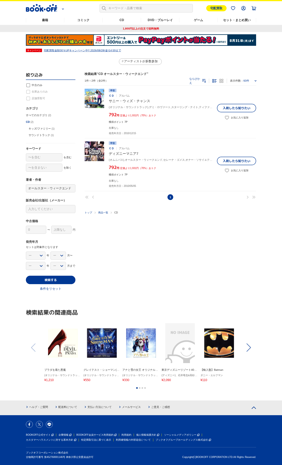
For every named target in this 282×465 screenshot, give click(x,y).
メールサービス (131, 406)
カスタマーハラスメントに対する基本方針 (49, 439)
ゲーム (198, 20)
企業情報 (63, 434)
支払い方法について (99, 406)
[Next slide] (248, 347)
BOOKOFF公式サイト (38, 434)
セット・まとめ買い (237, 20)
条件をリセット (50, 288)
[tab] (137, 388)
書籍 (45, 20)
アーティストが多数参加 (141, 61)
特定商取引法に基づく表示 (96, 439)
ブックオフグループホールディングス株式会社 (182, 439)
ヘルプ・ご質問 (38, 406)
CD (122, 20)
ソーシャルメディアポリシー (180, 434)
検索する (51, 280)
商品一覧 (103, 212)
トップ (88, 212)
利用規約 (126, 434)
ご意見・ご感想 (160, 406)
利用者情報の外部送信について (133, 439)
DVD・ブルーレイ (160, 20)
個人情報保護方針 (146, 434)
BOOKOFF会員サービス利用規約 (95, 434)
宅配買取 (216, 8)
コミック (83, 20)
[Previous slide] (33, 347)
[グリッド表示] (221, 81)
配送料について (67, 406)
